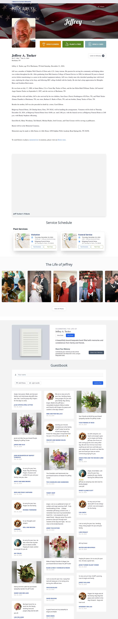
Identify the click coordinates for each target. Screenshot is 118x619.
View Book (60, 335)
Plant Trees (50, 247)
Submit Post (98, 383)
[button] (22, 239)
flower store (62, 140)
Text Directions (37, 247)
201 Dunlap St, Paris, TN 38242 (44, 243)
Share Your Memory (96, 352)
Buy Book (70, 335)
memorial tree (34, 140)
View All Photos (59, 309)
